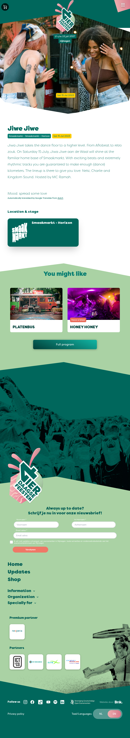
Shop (14, 579)
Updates (19, 572)
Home (15, 564)
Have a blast (78, 320)
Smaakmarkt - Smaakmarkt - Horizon (29, 136)
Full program (65, 344)
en (114, 713)
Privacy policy (16, 713)
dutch (60, 198)
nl (101, 713)
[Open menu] (123, 4)
